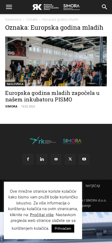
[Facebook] (28, 159)
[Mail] (56, 159)
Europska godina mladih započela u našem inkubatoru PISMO (52, 96)
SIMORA (11, 106)
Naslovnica (13, 19)
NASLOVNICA (15, 84)
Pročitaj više (42, 214)
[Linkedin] (42, 159)
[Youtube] (84, 159)
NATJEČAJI (93, 186)
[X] (70, 159)
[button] (9, 7)
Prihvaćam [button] (63, 228)
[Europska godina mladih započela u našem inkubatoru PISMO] (56, 61)
